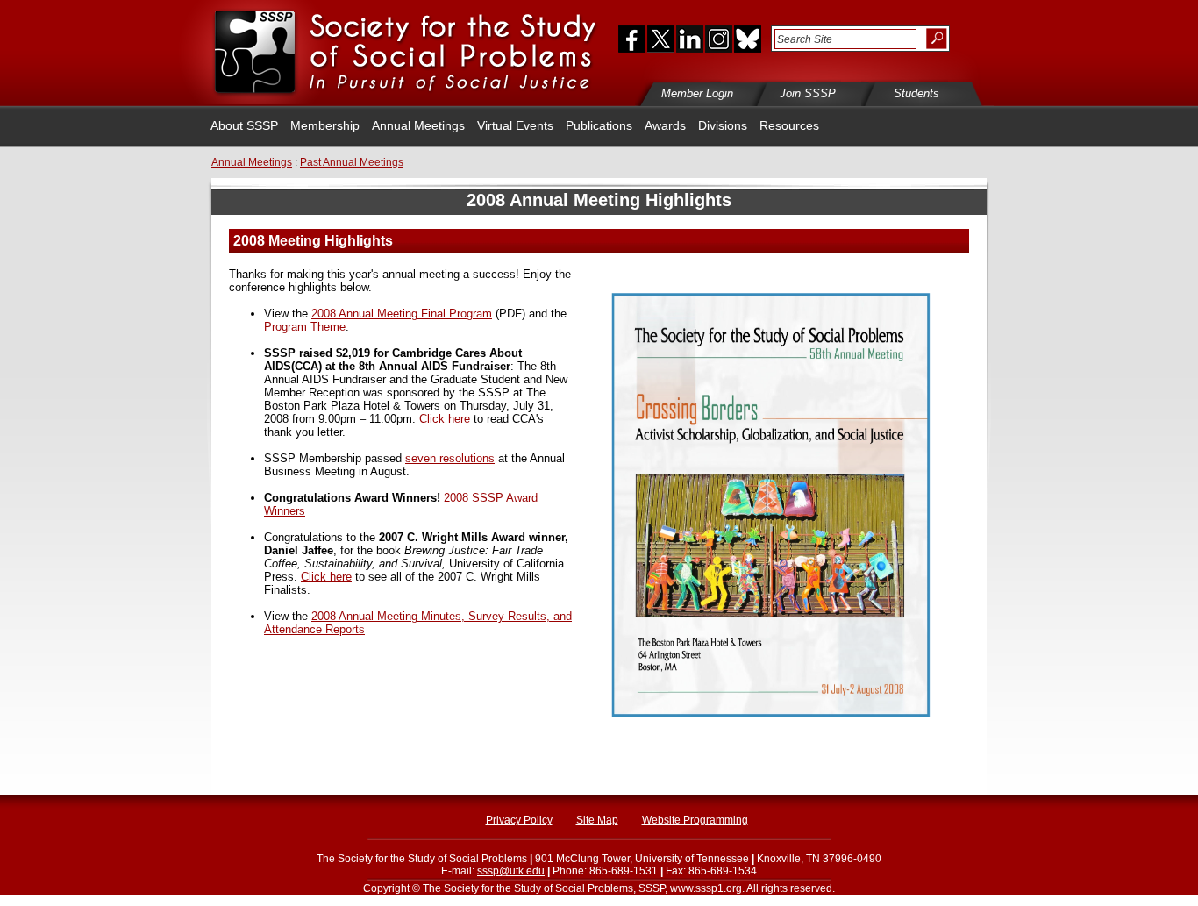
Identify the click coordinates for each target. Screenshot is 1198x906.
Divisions (722, 125)
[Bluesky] (746, 39)
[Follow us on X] (661, 39)
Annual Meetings (418, 125)
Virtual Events (515, 125)
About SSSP (244, 125)
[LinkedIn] (689, 39)
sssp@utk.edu (511, 871)
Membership (325, 125)
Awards (665, 125)
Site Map (597, 820)
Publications (599, 125)
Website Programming (695, 820)
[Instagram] (718, 39)
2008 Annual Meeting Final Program (401, 313)
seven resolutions (450, 458)
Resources (789, 125)
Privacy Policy (519, 820)
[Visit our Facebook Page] (628, 39)
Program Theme (305, 326)
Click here (444, 418)
